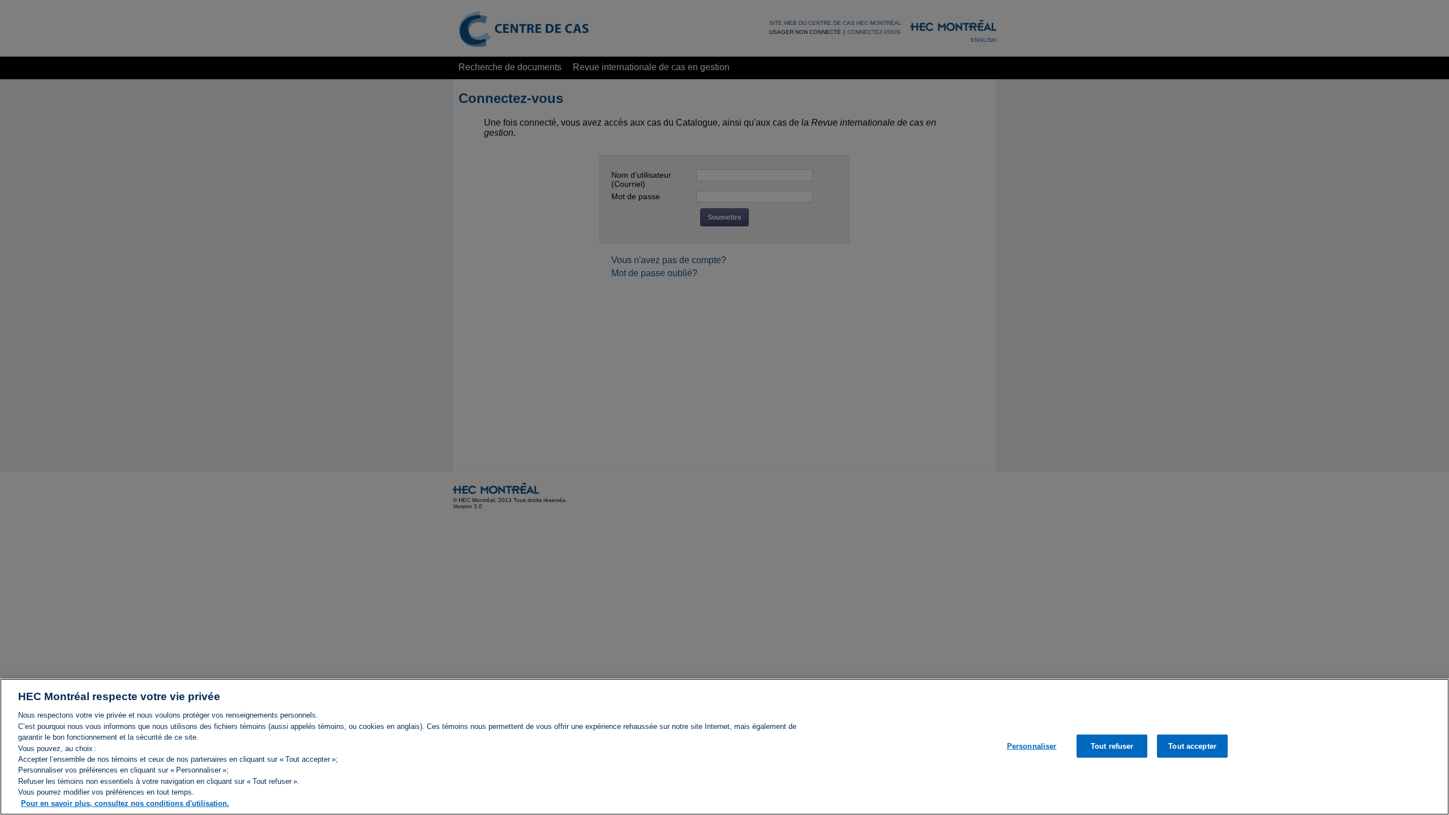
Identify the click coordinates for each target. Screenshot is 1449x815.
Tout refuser (1112, 745)
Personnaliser (1032, 745)
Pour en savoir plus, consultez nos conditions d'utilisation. (125, 803)
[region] (724, 747)
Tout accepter (1192, 745)
